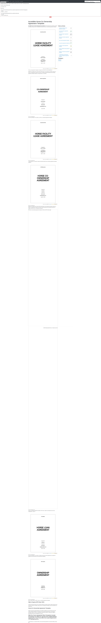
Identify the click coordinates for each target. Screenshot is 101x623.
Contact (13, 1)
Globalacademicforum (5, 1)
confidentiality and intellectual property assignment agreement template (64, 55)
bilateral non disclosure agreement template (64, 52)
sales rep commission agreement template (64, 37)
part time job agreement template (64, 40)
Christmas (59, 60)
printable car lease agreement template (63, 46)
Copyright (21, 1)
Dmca (10, 1)
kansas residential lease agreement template (64, 49)
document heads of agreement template (63, 34)
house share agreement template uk (64, 43)
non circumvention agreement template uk (63, 31)
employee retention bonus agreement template (63, 28)
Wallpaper (59, 59)
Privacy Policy (17, 1)
